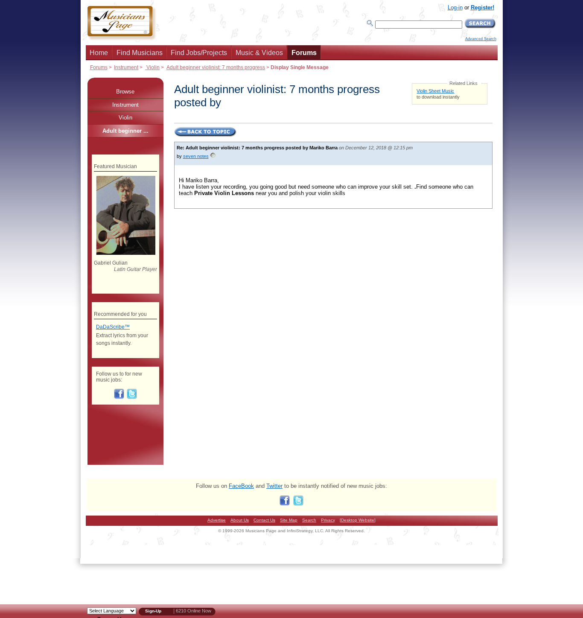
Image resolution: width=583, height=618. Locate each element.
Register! (482, 7)
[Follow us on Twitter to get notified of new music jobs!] (132, 397)
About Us (239, 520)
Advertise (216, 520)
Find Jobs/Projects (199, 52)
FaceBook (241, 486)
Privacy (328, 520)
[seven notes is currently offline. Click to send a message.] (213, 157)
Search (309, 520)
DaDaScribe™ (113, 327)
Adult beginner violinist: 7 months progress (215, 67)
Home (99, 52)
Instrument (126, 67)
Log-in (455, 7)
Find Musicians (140, 52)
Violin (152, 67)
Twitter (274, 486)
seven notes (196, 156)
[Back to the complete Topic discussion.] (205, 135)
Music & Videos (259, 52)
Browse (125, 91)
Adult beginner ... (125, 131)
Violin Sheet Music (435, 90)
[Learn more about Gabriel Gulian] (125, 253)
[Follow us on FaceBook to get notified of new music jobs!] (119, 397)
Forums (304, 52)
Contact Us (264, 520)
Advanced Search (480, 39)
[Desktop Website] (358, 520)
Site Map (288, 520)
